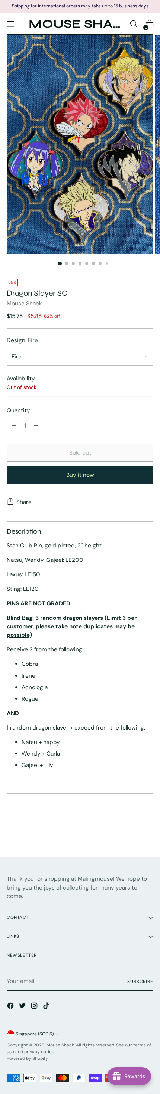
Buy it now (80, 475)
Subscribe (140, 982)
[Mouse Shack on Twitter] (23, 1007)
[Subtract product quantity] (36, 425)
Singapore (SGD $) (35, 1034)
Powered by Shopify (27, 1058)
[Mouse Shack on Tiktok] (46, 1007)
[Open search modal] (133, 24)
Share (24, 502)
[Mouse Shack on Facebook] (11, 1007)
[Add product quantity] (13, 425)
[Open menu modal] (10, 24)
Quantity (18, 410)
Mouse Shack (24, 303)
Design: (22, 340)
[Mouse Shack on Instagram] (35, 1007)
